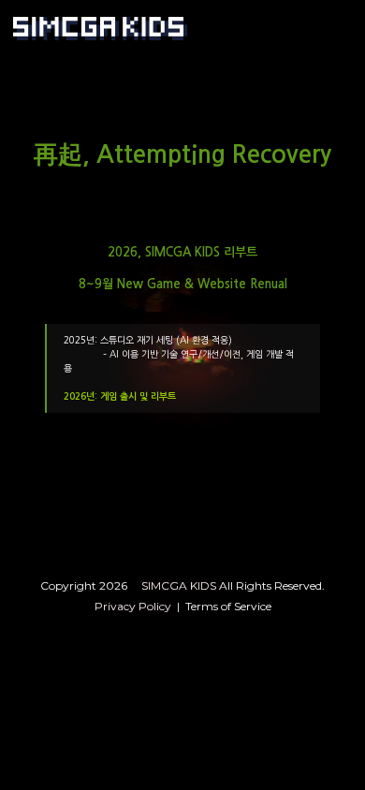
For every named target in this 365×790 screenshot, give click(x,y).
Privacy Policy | (140, 606)
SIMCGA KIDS (180, 585)
